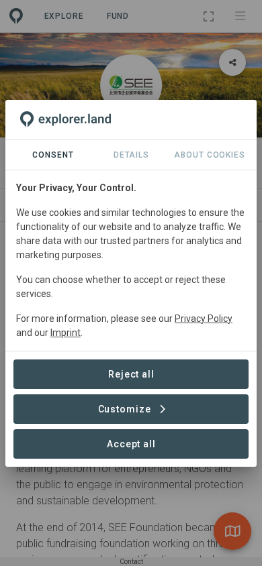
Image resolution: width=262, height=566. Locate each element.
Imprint (65, 332)
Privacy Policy (203, 318)
